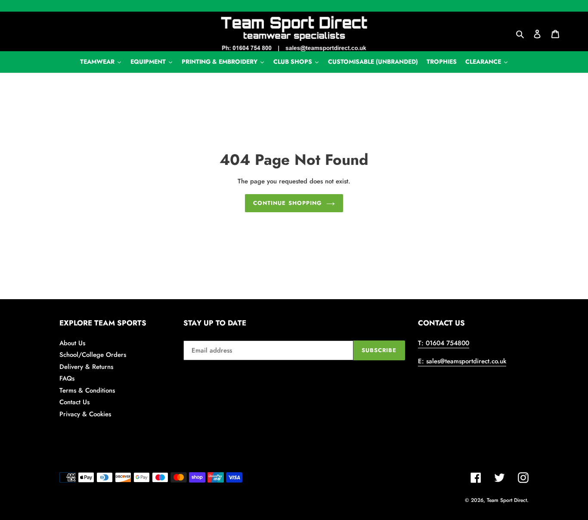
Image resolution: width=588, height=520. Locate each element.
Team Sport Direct (507, 500)
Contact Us (74, 402)
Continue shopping (287, 203)
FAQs (66, 378)
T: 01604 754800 (443, 343)
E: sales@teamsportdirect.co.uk (462, 361)
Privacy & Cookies (85, 414)
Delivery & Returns (86, 366)
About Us (72, 343)
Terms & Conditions (87, 390)
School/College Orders (92, 354)
